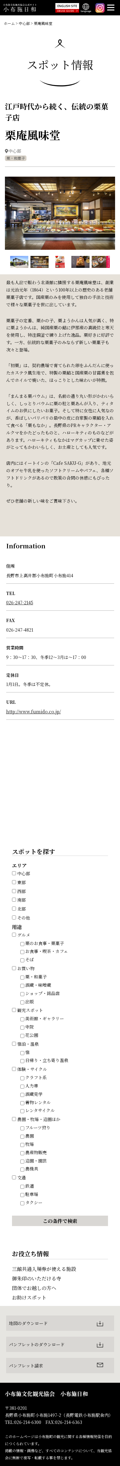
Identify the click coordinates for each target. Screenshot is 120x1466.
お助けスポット (29, 1297)
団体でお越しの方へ (34, 1288)
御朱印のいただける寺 (36, 1278)
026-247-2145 (19, 602)
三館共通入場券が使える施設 (44, 1268)
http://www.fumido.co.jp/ (33, 711)
